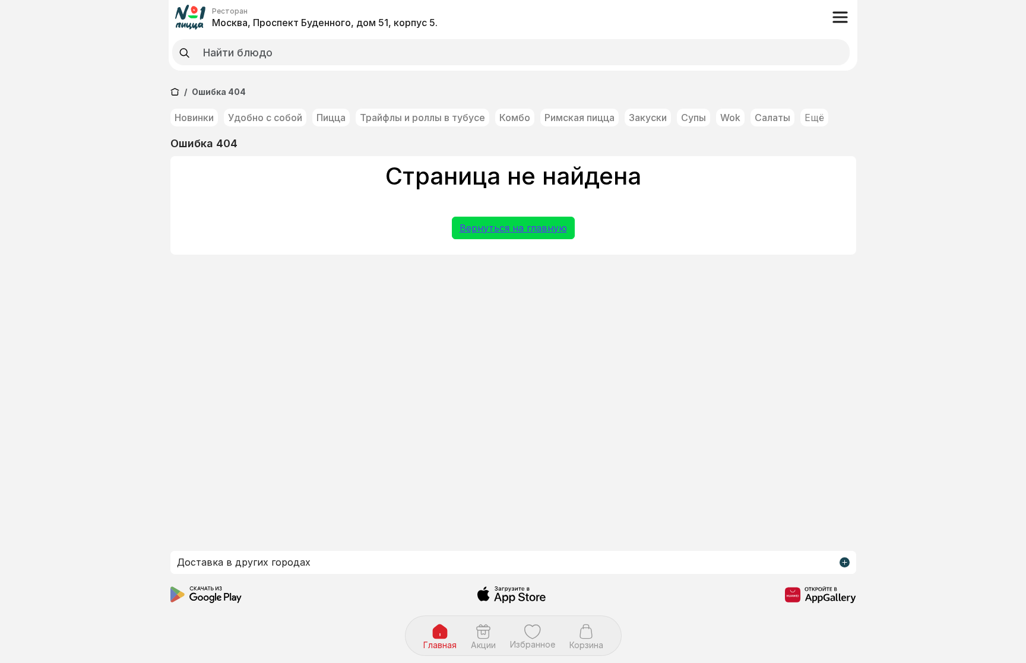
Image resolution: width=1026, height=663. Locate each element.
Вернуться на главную (513, 228)
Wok (730, 117)
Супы (693, 117)
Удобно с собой (265, 117)
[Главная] (174, 92)
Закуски (648, 117)
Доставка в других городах (244, 562)
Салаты (772, 117)
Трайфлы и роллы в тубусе (422, 117)
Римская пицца (579, 117)
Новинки (194, 117)
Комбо (514, 117)
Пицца (331, 117)
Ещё (814, 117)
